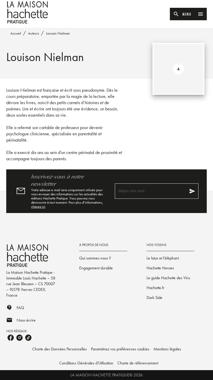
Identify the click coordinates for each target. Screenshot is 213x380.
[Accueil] (28, 12)
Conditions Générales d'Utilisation (86, 363)
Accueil (15, 33)
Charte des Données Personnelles (59, 349)
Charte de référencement (137, 363)
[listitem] (10, 337)
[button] (103, 258)
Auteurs (33, 33)
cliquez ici (38, 206)
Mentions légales (167, 349)
